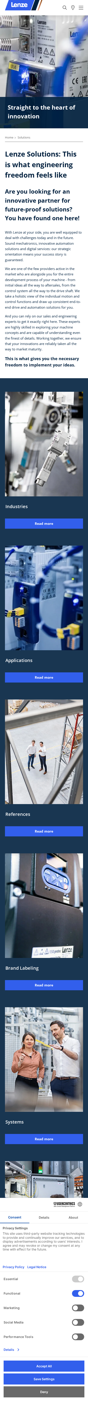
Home (9, 137)
